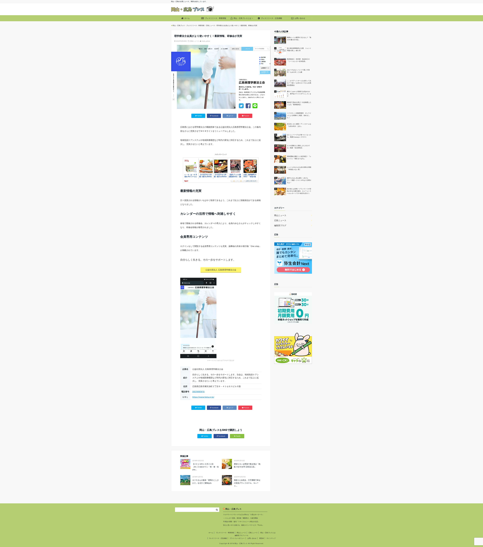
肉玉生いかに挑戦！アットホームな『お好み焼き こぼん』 (299, 125)
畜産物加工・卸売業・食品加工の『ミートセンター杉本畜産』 (298, 60)
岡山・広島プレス (233, 509)
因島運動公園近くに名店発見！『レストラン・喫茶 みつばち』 (299, 157)
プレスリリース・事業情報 (215, 18)
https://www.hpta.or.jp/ (203, 397)
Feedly (238, 436)
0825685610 (198, 391)
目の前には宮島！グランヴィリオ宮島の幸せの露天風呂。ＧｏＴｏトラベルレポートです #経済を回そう (299, 191)
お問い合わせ (299, 18)
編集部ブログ (280, 225)
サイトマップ (271, 538)
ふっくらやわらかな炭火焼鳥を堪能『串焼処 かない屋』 (299, 168)
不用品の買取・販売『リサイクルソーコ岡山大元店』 (241, 521)
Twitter (205, 436)
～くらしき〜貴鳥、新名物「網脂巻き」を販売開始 (240, 518)
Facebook (221, 436)
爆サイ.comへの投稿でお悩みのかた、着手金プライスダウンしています (299, 94)
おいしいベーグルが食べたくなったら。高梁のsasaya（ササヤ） (299, 136)
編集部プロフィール (241, 535)
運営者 (261, 538)
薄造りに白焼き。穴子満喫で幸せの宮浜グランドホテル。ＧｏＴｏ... (247, 483)
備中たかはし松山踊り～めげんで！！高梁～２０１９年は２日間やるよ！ (299, 180)
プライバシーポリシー (237, 538)
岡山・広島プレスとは (242, 18)
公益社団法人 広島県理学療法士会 (220, 270)
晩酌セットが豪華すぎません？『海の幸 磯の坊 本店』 (299, 38)
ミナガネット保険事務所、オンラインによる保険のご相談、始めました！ (299, 115)
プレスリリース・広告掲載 (271, 18)
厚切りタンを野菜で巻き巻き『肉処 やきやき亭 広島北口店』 (247, 465)
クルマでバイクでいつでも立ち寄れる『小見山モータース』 (243, 514)
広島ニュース (194, 41)
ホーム (187, 18)
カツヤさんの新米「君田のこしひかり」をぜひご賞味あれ (205, 481)
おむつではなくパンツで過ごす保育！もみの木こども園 (298, 71)
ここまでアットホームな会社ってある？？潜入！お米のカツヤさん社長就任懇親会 (299, 83)
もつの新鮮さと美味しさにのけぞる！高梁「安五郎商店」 (298, 147)
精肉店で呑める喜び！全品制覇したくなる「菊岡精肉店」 (299, 103)
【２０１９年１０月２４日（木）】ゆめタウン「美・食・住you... (205, 467)
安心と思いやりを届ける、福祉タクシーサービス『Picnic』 (243, 525)
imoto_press (206, 41)
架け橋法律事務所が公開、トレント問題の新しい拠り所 (299, 49)
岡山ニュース (280, 215)
